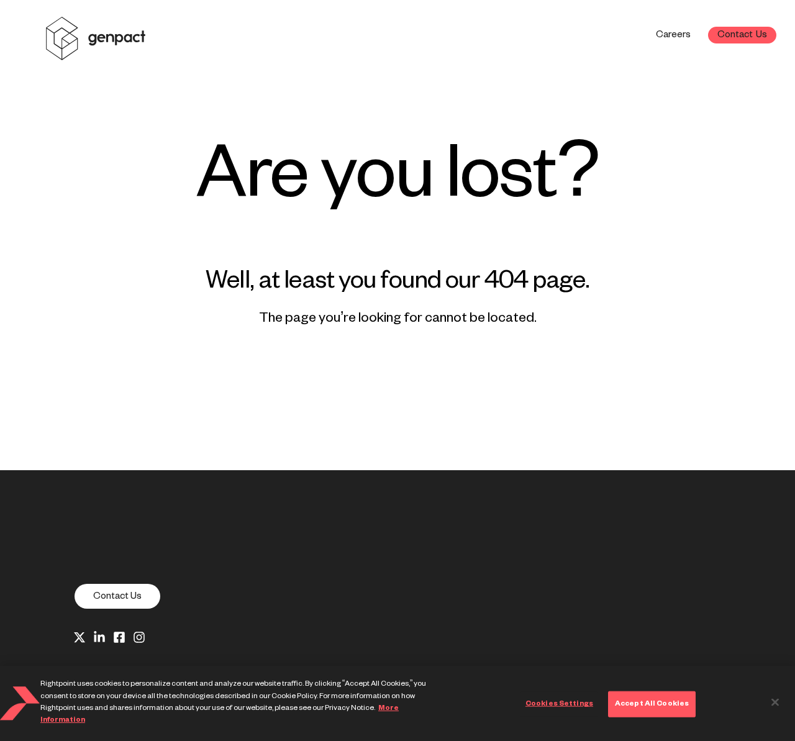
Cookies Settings (559, 704)
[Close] (775, 702)
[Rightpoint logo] (95, 52)
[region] (397, 703)
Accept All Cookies (652, 704)
